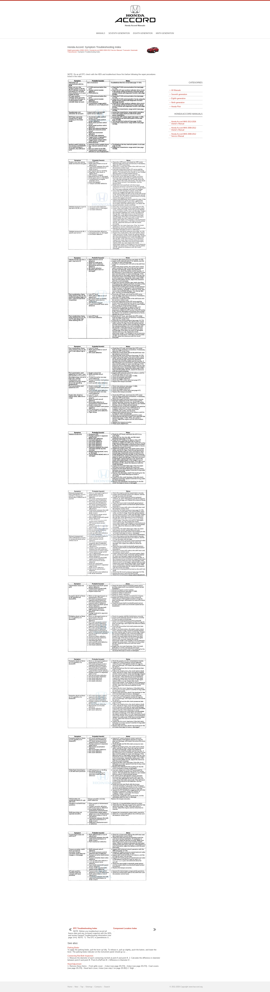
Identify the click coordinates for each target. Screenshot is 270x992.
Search (107, 987)
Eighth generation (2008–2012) (78, 50)
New (76, 987)
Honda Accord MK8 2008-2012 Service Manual (106, 50)
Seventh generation (119, 33)
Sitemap (89, 987)
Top (81, 987)
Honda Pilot (176, 106)
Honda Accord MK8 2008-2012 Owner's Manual (183, 129)
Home (70, 987)
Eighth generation (142, 33)
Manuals (100, 33)
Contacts (98, 987)
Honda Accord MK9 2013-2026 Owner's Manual (183, 123)
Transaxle (126, 50)
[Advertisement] (114, 63)
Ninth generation (165, 33)
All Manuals (176, 90)
